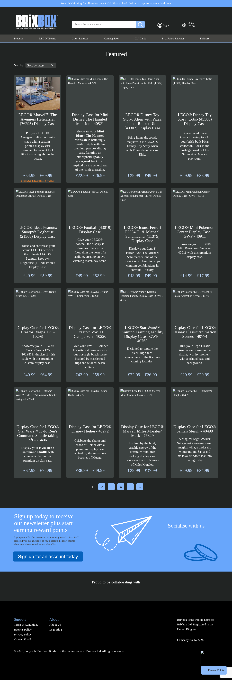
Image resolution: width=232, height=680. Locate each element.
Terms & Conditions (26, 624)
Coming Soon (111, 38)
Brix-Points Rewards (173, 38)
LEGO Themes (47, 38)
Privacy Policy (23, 634)
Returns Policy (23, 629)
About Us (55, 624)
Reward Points (216, 670)
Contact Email (22, 639)
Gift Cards (140, 38)
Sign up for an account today (48, 556)
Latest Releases (80, 38)
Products (18, 38)
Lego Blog (55, 629)
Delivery (204, 38)
